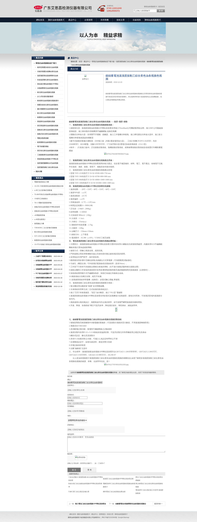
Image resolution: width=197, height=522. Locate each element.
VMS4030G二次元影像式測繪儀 (45, 228)
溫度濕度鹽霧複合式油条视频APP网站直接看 (47, 163)
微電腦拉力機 (39, 224)
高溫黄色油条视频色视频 (46, 121)
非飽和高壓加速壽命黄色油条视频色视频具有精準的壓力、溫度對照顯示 (44, 278)
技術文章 (121, 20)
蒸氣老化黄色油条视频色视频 (47, 130)
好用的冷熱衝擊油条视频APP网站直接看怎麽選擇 (44, 261)
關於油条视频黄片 (56, 20)
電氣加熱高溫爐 (43, 138)
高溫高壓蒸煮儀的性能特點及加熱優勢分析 (44, 286)
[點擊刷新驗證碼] (81, 457)
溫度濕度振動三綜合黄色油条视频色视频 (47, 167)
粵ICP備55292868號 (109, 517)
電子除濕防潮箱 (43, 146)
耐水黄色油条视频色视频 (46, 113)
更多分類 (39, 171)
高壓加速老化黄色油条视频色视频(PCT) (47, 105)
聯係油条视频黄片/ (150, 7)
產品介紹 (74, 69)
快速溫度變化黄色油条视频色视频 (47, 80)
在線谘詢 (137, 20)
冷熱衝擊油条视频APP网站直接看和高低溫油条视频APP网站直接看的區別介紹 (44, 265)
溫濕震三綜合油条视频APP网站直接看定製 (118, 479)
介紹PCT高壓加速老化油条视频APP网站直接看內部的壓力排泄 (44, 256)
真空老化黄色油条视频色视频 (47, 151)
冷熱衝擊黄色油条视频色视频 (47, 88)
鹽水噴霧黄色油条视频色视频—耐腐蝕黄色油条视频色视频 (47, 109)
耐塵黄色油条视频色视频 (46, 117)
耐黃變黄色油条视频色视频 (47, 142)
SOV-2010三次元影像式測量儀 (45, 236)
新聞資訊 (102, 514)
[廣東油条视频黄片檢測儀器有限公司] (79, 6)
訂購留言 (114, 106)
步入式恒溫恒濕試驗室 (45, 96)
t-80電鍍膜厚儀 (39, 215)
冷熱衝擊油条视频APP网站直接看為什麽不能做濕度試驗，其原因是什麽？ (44, 269)
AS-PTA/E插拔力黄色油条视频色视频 (47, 244)
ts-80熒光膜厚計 (40, 219)
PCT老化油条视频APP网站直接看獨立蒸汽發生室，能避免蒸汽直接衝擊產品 (44, 273)
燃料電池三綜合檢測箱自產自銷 (114, 492)
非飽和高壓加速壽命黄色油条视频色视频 (47, 72)
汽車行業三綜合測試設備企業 (78, 492)
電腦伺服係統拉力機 (41, 182)
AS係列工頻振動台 (41, 199)
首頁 (80, 61)
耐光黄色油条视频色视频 (46, 92)
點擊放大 (85, 79)
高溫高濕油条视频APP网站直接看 (47, 159)
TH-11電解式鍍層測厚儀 (42, 203)
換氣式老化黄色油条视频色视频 (47, 134)
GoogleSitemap (123, 517)
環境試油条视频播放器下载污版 (46, 63)
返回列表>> (158, 504)
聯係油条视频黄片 (153, 20)
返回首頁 (161, 7)
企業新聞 (88, 20)
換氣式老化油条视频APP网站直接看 (47, 207)
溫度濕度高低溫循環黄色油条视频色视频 (47, 76)
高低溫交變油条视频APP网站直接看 (47, 84)
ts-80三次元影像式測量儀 (43, 190)
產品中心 (72, 20)
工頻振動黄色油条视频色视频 (47, 155)
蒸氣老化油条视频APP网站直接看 (46, 211)
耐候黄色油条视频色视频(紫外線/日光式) (48, 101)
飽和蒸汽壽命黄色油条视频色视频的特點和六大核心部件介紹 (44, 282)
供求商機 (105, 20)
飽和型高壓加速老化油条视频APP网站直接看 (47, 67)
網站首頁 (40, 20)
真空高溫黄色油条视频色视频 (47, 126)
